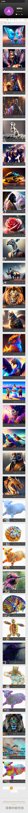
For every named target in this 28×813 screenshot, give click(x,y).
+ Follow (25, 19)
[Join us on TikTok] (10, 808)
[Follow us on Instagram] (19, 808)
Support (14, 804)
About (9, 22)
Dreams (2, 19)
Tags (20, 803)
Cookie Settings (13, 803)
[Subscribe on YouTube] (13, 808)
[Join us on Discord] (7, 808)
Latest (2, 22)
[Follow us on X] (22, 808)
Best (5, 22)
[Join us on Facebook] (16, 808)
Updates (24, 803)
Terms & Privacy (5, 803)
